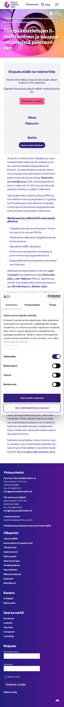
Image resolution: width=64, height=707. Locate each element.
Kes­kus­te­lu (9, 602)
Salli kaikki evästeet (32, 398)
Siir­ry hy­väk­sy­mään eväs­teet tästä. (36, 451)
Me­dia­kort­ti (10, 582)
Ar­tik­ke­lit (9, 598)
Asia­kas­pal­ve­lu (12, 565)
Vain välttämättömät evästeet (32, 408)
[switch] (56, 365)
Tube (10, 627)
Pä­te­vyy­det (10, 556)
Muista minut (13, 676)
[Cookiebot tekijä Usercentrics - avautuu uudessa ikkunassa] (48, 297)
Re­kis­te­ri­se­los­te (12, 574)
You (5, 627)
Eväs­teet (9, 578)
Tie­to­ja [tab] (52, 305)
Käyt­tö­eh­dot (11, 569)
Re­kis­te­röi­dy (10, 692)
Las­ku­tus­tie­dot (12, 516)
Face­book (9, 618)
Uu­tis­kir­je (9, 636)
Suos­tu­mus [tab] (12, 305)
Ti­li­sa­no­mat (32, 4)
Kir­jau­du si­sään (32, 101)
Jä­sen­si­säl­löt (11, 538)
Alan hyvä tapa (12, 560)
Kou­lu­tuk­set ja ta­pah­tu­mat (18, 542)
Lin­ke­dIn (8, 622)
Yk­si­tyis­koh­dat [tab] (32, 305)
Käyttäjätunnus (11, 651)
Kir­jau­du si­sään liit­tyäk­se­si (32, 145)
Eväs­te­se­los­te (11, 345)
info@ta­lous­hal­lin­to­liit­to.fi (18, 491)
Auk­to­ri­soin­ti (11, 551)
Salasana (8, 664)
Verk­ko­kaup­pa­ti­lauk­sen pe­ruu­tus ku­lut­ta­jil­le (27, 525)
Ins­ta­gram (9, 631)
